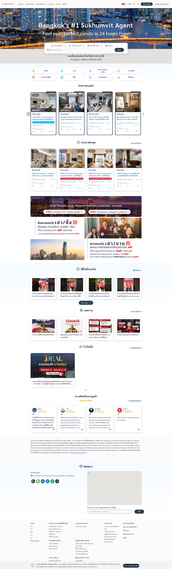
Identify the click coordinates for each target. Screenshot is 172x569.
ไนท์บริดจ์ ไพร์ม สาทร (55, 561)
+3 (57, 481)
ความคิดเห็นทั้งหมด (134, 401)
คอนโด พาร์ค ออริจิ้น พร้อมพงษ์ (84, 543)
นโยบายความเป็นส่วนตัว (130, 527)
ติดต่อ (64, 4)
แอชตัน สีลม (79, 561)
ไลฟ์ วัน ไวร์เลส (53, 546)
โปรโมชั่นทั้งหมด (135, 348)
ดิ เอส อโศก (79, 546)
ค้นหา (119, 50)
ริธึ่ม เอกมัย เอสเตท (81, 549)
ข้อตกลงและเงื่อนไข (128, 523)
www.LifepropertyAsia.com (79, 452)
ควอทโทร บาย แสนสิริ (82, 551)
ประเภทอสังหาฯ (41, 4)
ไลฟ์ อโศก (52, 534)
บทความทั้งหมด (135, 311)
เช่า (31, 529)
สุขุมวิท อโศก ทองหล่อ (82, 540)
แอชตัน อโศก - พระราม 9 (56, 526)
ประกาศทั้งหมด (135, 143)
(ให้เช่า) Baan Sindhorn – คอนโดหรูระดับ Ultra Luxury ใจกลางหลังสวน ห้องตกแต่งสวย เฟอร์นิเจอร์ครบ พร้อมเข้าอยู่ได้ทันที (43, 175)
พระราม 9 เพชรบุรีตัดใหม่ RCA (58, 523)
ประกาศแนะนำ (29, 4)
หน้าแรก (21, 4)
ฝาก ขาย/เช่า (146, 4)
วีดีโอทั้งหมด (136, 270)
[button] (169, 28)
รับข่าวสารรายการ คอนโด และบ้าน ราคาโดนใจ (101, 508)
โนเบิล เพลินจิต (53, 543)
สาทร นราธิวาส (54, 558)
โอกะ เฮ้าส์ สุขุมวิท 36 (82, 554)
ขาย (31, 526)
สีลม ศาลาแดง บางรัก (82, 558)
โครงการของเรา (34, 541)
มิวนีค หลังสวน (53, 549)
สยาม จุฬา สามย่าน (81, 523)
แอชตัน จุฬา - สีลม (81, 526)
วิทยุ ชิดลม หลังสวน (55, 540)
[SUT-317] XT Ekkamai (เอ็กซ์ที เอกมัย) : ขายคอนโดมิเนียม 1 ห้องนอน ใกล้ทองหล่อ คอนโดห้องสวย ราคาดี (99, 118)
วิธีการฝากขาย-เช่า (128, 534)
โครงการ (51, 4)
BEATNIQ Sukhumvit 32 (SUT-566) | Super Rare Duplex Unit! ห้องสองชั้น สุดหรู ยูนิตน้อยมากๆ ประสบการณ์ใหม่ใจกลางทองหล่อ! (72, 118)
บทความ (58, 4)
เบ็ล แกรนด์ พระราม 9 (55, 529)
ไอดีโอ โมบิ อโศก (54, 537)
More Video (84, 303)
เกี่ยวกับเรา (126, 530)
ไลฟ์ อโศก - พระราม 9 (55, 531)
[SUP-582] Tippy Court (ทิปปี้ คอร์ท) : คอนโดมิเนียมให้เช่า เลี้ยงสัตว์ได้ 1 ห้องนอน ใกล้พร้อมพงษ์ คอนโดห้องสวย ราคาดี (128, 175)
